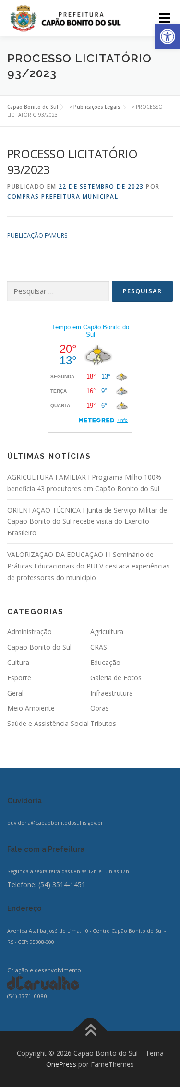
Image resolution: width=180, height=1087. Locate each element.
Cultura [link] (18, 662)
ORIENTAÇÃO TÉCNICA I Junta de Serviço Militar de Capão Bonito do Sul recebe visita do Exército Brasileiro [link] (87, 522)
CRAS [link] (98, 647)
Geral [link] (15, 693)
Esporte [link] (19, 677)
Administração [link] (29, 631)
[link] (167, 36)
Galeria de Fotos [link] (116, 677)
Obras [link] (99, 708)
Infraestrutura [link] (111, 693)
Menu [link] (164, 18)
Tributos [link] (103, 723)
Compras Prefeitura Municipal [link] (62, 197)
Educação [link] (105, 662)
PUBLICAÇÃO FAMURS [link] (37, 235)
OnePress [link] (61, 1064)
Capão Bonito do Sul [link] (39, 647)
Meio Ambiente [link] (31, 708)
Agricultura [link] (106, 631)
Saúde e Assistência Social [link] (48, 723)
